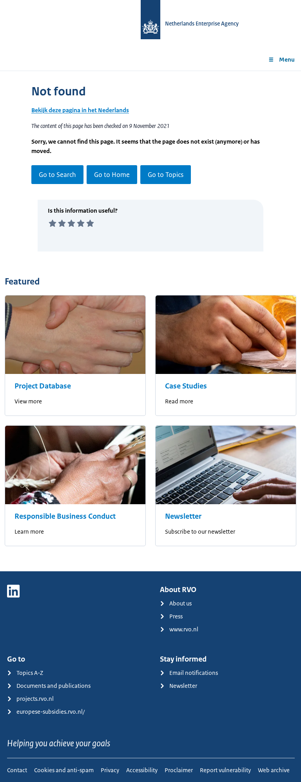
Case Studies (186, 386)
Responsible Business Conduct (65, 516)
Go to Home (112, 174)
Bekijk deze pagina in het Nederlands (80, 110)
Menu (287, 59)
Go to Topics (165, 174)
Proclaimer (179, 770)
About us (180, 603)
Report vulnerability (225, 770)
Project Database (43, 386)
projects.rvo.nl (35, 698)
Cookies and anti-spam (64, 770)
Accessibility (142, 770)
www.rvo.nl (183, 629)
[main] (150, 321)
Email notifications (193, 672)
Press (176, 616)
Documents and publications (53, 685)
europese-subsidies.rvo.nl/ (50, 711)
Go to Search (57, 174)
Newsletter (183, 516)
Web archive (274, 770)
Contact (17, 770)
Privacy (110, 770)
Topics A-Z (29, 672)
